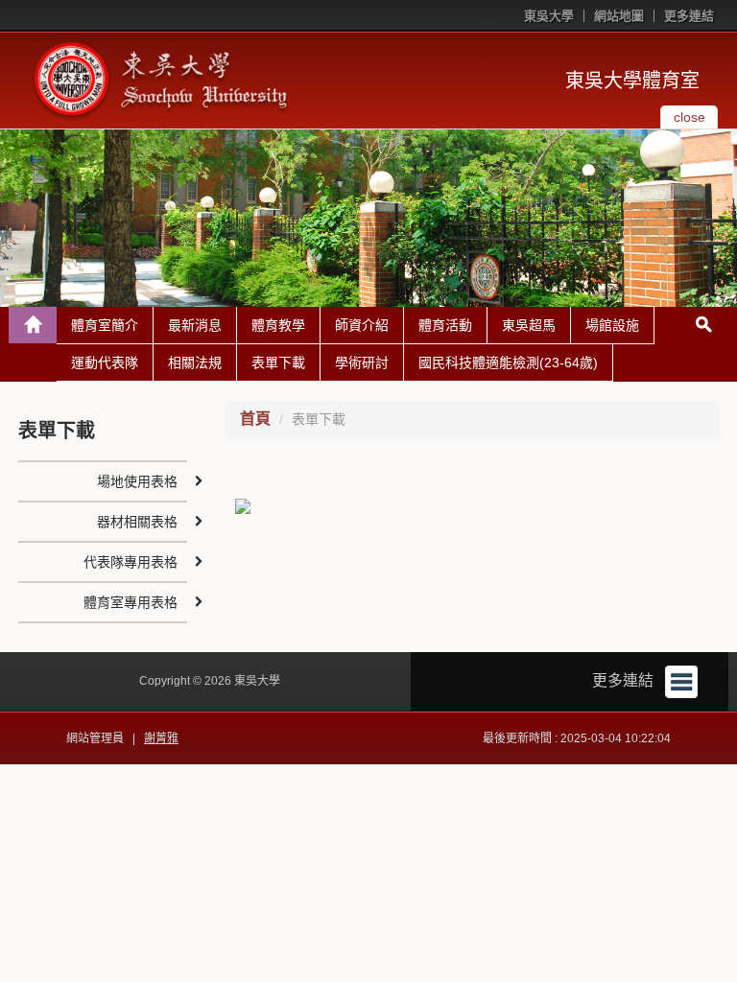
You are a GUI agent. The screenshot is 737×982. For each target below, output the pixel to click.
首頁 (255, 418)
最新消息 (195, 325)
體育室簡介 (104, 325)
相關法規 (195, 362)
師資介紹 (362, 325)
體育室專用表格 (130, 602)
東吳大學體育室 (632, 80)
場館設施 (612, 325)
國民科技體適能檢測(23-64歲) (508, 362)
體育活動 (445, 325)
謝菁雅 (161, 738)
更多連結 (689, 16)
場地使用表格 (137, 481)
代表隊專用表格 (130, 562)
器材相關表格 (137, 521)
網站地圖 (619, 16)
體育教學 (278, 325)
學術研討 (362, 362)
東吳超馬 (529, 325)
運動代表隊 (104, 362)
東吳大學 (549, 16)
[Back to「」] (33, 325)
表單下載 (278, 362)
